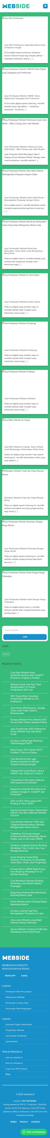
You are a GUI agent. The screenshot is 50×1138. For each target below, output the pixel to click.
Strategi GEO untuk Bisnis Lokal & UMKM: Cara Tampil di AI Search (27, 772)
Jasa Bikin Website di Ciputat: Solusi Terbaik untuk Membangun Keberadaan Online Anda (23, 448)
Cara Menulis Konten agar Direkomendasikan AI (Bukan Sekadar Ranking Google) (24, 761)
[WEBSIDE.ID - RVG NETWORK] (16, 6)
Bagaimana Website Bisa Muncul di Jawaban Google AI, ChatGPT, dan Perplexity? (28, 792)
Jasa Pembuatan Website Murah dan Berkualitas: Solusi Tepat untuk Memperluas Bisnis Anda (23, 250)
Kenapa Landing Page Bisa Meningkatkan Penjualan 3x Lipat (26, 912)
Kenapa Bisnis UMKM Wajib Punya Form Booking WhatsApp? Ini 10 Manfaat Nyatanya (27, 872)
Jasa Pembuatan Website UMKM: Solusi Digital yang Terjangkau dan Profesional (22, 97)
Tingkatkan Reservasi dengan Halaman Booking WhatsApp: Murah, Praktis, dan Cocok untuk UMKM (28, 836)
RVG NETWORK (29, 1101)
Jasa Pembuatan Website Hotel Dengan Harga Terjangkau (24, 600)
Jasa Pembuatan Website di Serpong (20, 350)
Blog (8, 1074)
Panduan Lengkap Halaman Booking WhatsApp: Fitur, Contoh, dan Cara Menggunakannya (28, 848)
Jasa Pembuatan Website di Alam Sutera (22, 302)
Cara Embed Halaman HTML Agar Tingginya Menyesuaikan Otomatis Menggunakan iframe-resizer (27, 824)
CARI (25, 637)
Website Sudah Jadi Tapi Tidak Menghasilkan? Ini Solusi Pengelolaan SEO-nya (25, 687)
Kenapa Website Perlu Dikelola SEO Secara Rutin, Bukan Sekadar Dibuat (28, 721)
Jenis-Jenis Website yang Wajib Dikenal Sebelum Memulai (26, 921)
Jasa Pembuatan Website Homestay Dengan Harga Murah (24, 550)
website (6, 654)
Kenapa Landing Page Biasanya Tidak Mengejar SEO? (26, 742)
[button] (45, 6)
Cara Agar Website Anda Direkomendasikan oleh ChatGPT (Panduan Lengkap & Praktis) (27, 675)
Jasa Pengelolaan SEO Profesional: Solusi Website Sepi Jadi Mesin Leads (28, 731)
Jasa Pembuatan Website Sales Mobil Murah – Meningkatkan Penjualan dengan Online (24, 199)
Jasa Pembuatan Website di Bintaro (20, 398)
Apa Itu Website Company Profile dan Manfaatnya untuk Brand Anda (28, 930)
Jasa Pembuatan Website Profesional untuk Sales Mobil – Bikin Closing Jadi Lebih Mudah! (24, 148)
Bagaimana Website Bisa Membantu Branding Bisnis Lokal (28, 893)
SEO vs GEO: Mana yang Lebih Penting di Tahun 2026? (26, 802)
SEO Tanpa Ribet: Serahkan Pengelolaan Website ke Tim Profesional (24, 699)
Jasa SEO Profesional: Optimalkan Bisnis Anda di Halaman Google (24, 46)
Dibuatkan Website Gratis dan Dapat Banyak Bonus (23, 499)
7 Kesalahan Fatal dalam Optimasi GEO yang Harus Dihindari (27, 781)
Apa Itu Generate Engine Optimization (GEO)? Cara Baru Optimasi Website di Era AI (29, 813)
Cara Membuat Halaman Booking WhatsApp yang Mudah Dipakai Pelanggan (26, 883)
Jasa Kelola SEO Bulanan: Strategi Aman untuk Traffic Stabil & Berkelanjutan (27, 710)
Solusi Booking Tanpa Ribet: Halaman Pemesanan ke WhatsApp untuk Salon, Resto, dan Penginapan (28, 860)
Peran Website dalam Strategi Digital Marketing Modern (28, 902)
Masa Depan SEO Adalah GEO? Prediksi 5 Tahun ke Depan (26, 751)
